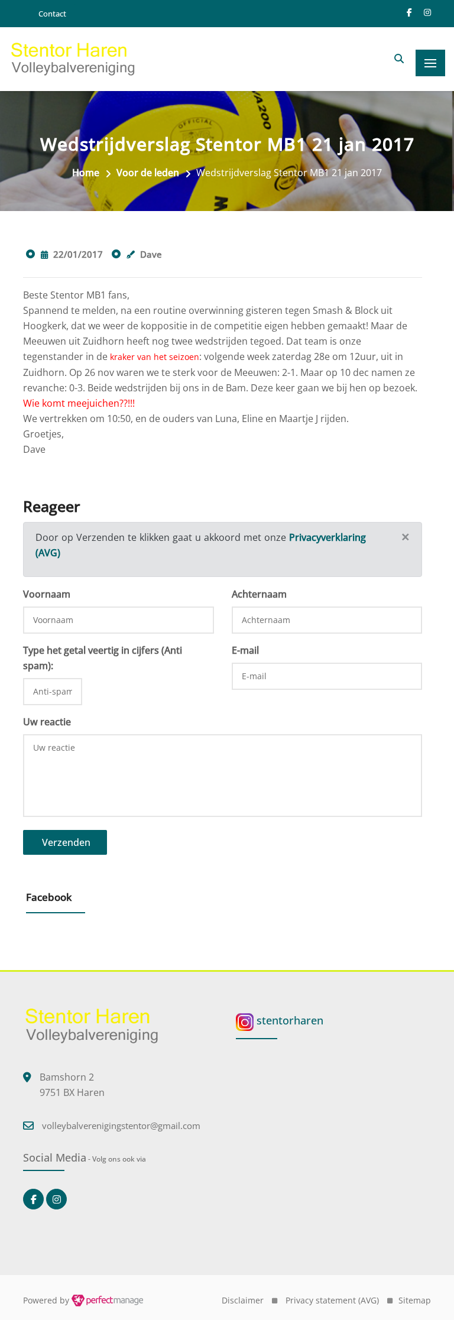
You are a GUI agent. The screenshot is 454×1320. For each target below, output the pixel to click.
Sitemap (414, 1300)
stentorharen (288, 1020)
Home (85, 172)
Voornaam (46, 594)
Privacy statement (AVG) (332, 1300)
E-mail (245, 650)
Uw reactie (47, 721)
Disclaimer (243, 1300)
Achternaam (259, 594)
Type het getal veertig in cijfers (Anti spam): (102, 658)
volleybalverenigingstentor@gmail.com (121, 1125)
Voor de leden (147, 172)
